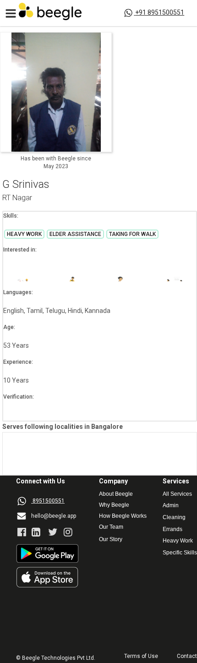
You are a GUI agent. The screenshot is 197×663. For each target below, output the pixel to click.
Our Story (110, 539)
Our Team (111, 527)
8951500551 (49, 501)
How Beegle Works (123, 516)
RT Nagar (17, 198)
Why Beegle (114, 505)
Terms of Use (141, 656)
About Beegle (116, 494)
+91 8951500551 (159, 12)
